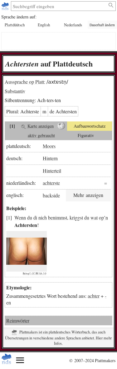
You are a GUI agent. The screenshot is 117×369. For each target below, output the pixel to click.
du (29, 217)
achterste (51, 183)
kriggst (76, 217)
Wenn (20, 217)
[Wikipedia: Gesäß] (61, 126)
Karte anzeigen (40, 126)
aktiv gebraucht (41, 135)
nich (42, 217)
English (44, 24)
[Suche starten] (111, 5)
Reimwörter (17, 320)
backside (51, 195)
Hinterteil (52, 170)
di (35, 217)
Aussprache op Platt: (25, 81)
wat (94, 217)
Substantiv (15, 91)
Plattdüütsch (15, 24)
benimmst (57, 217)
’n (106, 217)
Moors (49, 146)
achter (94, 296)
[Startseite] (5, 6)
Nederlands (73, 24)
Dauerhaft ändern (102, 24)
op (101, 217)
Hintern (50, 158)
